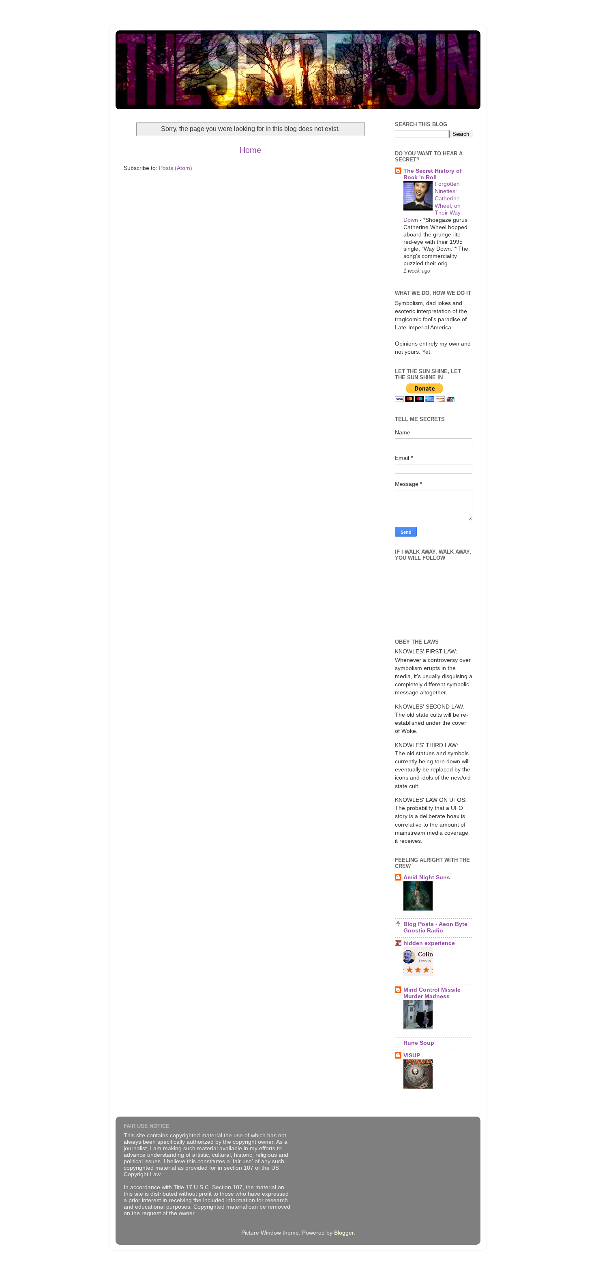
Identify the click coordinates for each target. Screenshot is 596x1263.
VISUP (411, 1055)
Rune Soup (418, 1043)
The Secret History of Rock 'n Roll (432, 174)
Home (250, 150)
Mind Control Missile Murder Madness (432, 992)
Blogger (344, 1232)
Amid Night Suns (426, 877)
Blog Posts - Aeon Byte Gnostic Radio (435, 927)
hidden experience (429, 943)
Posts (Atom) (175, 168)
